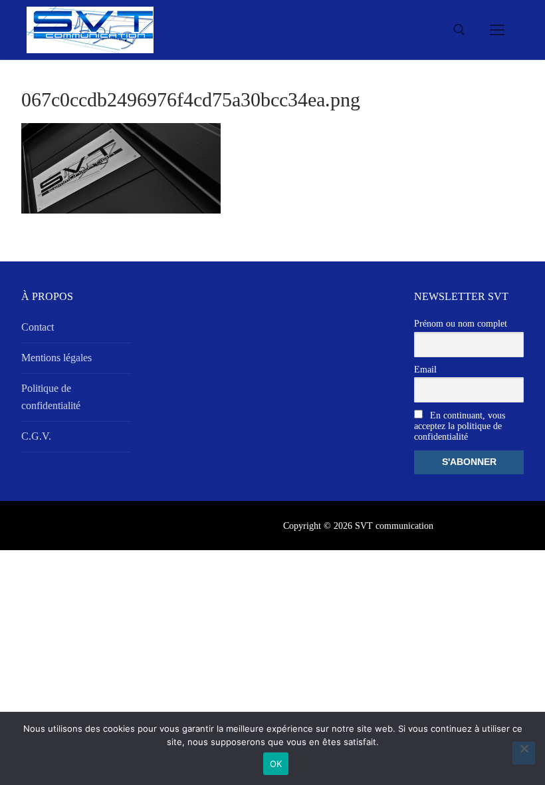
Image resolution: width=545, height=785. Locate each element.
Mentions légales (56, 357)
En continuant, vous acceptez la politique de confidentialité (459, 426)
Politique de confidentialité (50, 397)
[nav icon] (497, 30)
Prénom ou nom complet (460, 324)
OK (276, 763)
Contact (37, 327)
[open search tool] (459, 30)
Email (425, 370)
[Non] (523, 753)
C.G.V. (36, 436)
